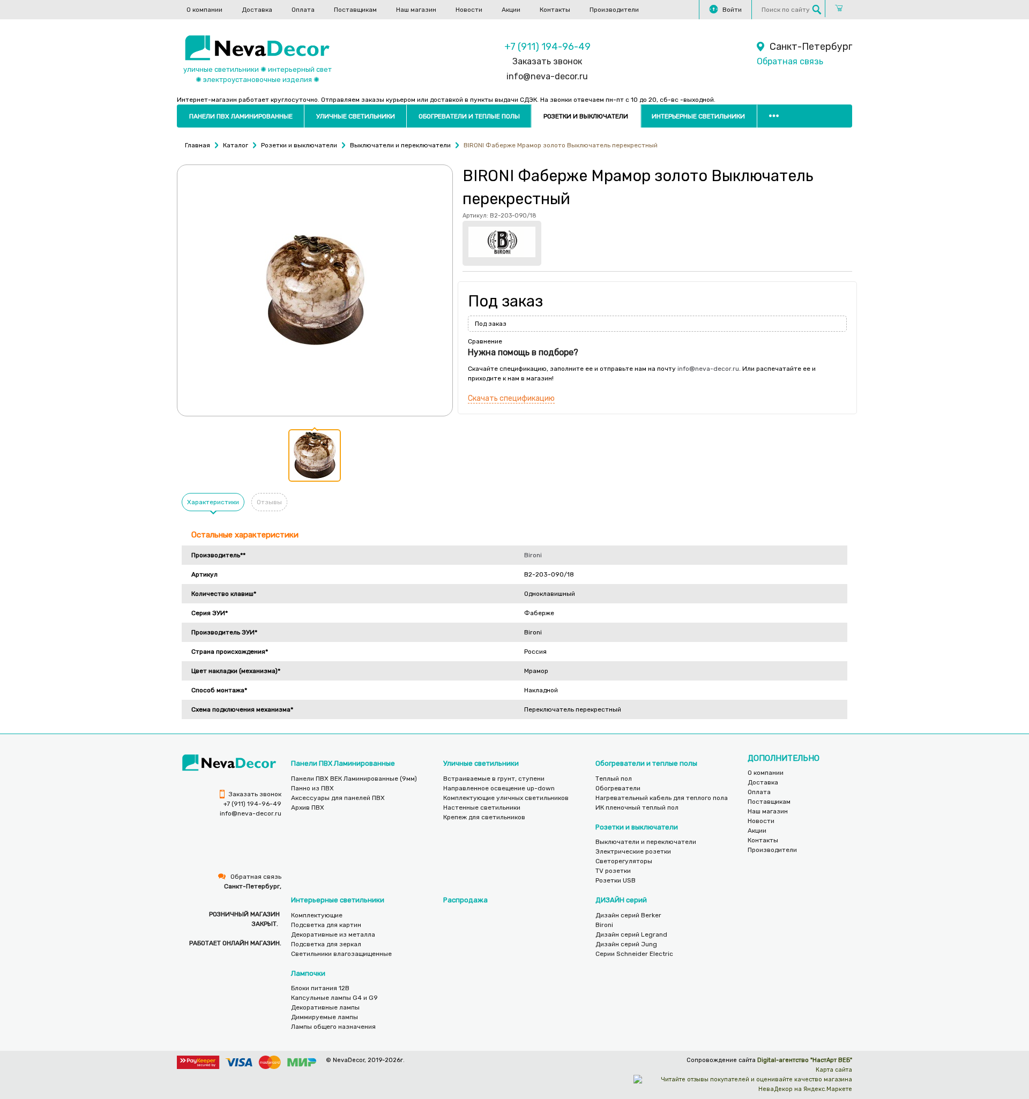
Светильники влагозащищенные (341, 954)
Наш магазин (416, 9)
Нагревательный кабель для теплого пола (661, 798)
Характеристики (213, 502)
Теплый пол (613, 778)
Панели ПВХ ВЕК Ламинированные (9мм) (354, 778)
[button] (314, 455)
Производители (614, 9)
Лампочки (308, 973)
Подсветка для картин (326, 925)
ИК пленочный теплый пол (636, 807)
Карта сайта (834, 1069)
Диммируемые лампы (324, 1017)
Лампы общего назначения (333, 1026)
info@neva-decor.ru (547, 76)
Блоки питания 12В (320, 988)
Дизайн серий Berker (628, 915)
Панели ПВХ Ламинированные (241, 116)
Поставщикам (355, 9)
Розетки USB (615, 880)
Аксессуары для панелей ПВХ (338, 798)
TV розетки (613, 870)
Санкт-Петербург (811, 47)
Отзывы (269, 502)
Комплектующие (316, 915)
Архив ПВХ (307, 807)
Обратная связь (790, 61)
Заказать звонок (547, 61)
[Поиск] (817, 9)
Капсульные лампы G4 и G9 (334, 997)
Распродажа (465, 900)
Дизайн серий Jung (626, 944)
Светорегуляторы (623, 861)
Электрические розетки (633, 851)
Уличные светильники (355, 116)
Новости (469, 9)
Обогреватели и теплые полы (469, 116)
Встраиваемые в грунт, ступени (494, 778)
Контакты (555, 9)
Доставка (257, 9)
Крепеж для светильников (484, 817)
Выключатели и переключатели (645, 842)
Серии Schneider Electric (634, 954)
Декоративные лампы (325, 1007)
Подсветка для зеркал (326, 944)
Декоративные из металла (333, 934)
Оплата (303, 9)
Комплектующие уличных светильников (506, 798)
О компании (204, 9)
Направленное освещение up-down (499, 788)
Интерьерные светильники (698, 116)
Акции (511, 9)
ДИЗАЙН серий (621, 900)
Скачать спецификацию (511, 398)
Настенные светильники (481, 807)
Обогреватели (617, 788)
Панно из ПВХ (312, 788)
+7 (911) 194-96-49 (547, 47)
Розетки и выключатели (585, 116)
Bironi (533, 555)
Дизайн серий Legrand (631, 934)
